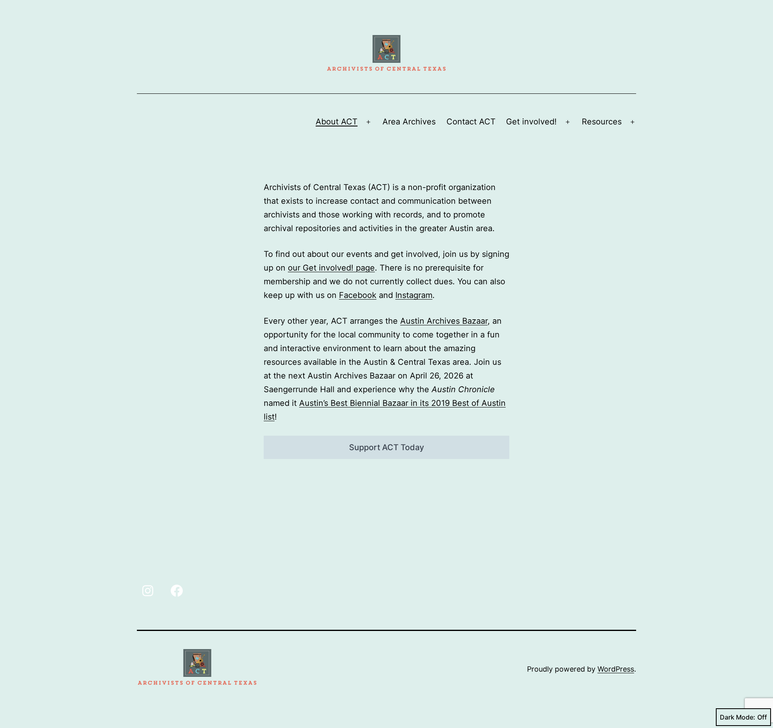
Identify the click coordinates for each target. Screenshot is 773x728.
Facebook (357, 295)
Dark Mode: (737, 717)
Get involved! (531, 121)
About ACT (337, 121)
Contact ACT (471, 121)
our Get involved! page (331, 268)
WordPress (615, 669)
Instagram (413, 295)
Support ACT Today (386, 447)
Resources (602, 121)
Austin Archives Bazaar (444, 321)
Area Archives (409, 121)
